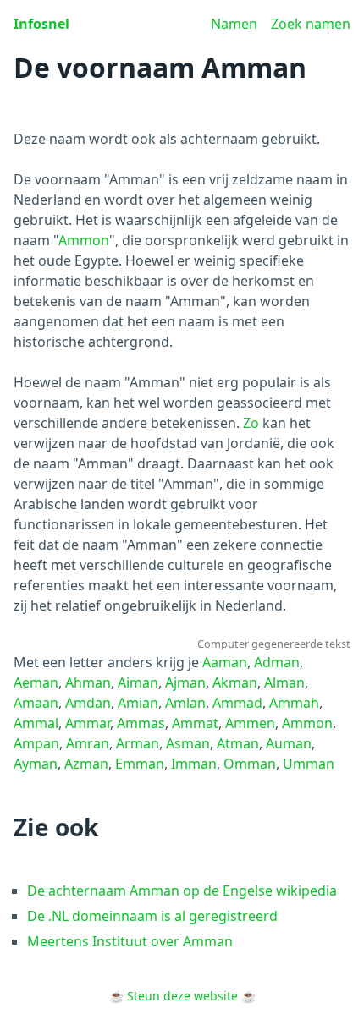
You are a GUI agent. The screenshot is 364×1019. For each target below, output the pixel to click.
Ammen (250, 723)
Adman (277, 662)
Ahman (88, 682)
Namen (234, 23)
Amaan (36, 702)
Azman (86, 763)
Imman (194, 763)
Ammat (195, 723)
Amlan (185, 702)
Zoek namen (310, 23)
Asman (188, 743)
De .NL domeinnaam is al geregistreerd (152, 916)
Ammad (237, 702)
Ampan (36, 743)
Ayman (36, 763)
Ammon (83, 240)
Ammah (294, 702)
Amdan (88, 702)
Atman (238, 743)
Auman (289, 743)
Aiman (138, 682)
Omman (249, 763)
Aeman (36, 682)
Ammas (141, 723)
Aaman (224, 662)
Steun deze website (182, 996)
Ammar (87, 723)
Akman (234, 682)
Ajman (185, 682)
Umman (308, 763)
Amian (138, 702)
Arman (137, 743)
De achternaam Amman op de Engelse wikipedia (182, 890)
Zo (251, 423)
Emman (139, 763)
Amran (87, 743)
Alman (284, 682)
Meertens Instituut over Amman (130, 941)
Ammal (36, 723)
